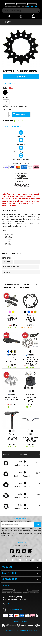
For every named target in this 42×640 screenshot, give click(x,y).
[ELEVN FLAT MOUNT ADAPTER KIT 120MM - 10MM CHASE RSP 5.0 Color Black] (30, 351)
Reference (7, 106)
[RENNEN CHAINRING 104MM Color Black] (25, 311)
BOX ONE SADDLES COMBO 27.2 (12, 438)
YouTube (24, 551)
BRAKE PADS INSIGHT (12, 319)
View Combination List (13, 126)
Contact (7, 585)
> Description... (10, 83)
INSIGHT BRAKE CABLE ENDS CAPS (11, 398)
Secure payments (21, 621)
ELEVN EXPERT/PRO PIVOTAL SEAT (12, 360)
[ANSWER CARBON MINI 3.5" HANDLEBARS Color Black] (32, 430)
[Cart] (34, 16)
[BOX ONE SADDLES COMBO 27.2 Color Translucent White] (13, 430)
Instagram (30, 551)
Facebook (11, 551)
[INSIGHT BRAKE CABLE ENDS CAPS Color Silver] (10, 391)
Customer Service (15, 610)
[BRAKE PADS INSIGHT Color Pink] (10, 311)
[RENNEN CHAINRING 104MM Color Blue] (28, 311)
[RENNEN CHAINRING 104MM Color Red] (32, 311)
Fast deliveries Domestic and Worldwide (21, 630)
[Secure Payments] (21, 167)
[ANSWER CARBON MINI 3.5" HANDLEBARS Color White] (28, 430)
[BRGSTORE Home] (21, 4)
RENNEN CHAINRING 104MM (30, 320)
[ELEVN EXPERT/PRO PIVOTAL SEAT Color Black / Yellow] (11, 351)
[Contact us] (8, 16)
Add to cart (20, 114)
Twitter (18, 551)
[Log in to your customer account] (21, 16)
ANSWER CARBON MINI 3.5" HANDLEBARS (30, 439)
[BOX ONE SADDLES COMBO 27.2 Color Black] (10, 430)
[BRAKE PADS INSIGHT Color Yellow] (13, 311)
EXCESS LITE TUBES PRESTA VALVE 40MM (30, 399)
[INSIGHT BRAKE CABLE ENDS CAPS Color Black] (13, 391)
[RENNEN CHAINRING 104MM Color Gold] (35, 311)
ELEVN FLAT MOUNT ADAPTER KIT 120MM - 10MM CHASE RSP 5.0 (30, 360)
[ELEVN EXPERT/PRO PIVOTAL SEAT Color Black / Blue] (8, 351)
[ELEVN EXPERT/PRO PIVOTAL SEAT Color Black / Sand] (15, 351)
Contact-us (12, 604)
